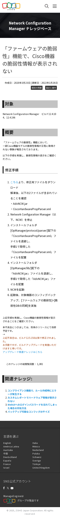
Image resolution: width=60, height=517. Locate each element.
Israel (6, 467)
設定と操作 (51, 87)
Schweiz (37, 457)
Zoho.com (11, 6)
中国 (5, 453)
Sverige (36, 460)
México (36, 446)
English (7, 443)
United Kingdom (41, 467)
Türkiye (36, 464)
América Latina (11, 446)
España (7, 460)
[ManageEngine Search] (46, 6)
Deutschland (10, 457)
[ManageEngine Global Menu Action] (54, 6)
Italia (35, 443)
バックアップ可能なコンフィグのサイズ (29, 411)
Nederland (38, 450)
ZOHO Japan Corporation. (29, 510)
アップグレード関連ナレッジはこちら (22, 352)
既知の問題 (37, 87)
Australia (8, 450)
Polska (36, 453)
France (7, 464)
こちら (14, 182)
